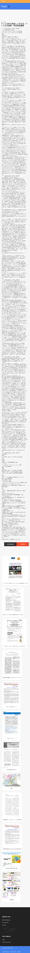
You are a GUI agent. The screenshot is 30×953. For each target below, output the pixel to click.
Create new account (6, 942)
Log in (3, 939)
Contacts (4, 925)
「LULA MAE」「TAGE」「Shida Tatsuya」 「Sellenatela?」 (14, 646)
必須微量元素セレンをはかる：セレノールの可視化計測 (12, 819)
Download (11, 544)
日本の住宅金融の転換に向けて (11, 769)
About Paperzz (5, 922)
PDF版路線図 (11, 899)
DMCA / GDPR (13, 951)
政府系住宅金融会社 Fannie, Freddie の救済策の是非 (12, 848)
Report (23, 544)
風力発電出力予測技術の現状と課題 (11, 868)
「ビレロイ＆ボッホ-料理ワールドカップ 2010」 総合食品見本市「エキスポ (15, 583)
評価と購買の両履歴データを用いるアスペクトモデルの (12, 677)
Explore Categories (6, 920)
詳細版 (11, 788)
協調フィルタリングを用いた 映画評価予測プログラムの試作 (13, 614)
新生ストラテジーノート (11, 738)
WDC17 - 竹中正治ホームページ (11, 706)
